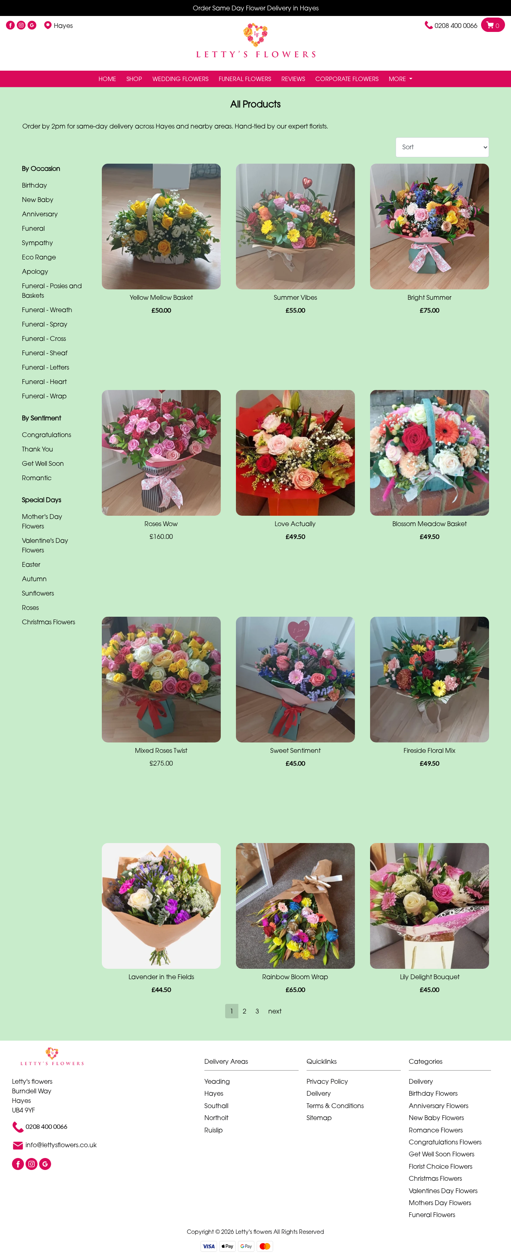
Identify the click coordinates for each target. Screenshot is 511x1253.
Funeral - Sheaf (44, 353)
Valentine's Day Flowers (45, 545)
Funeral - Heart (44, 382)
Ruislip (213, 1130)
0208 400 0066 (456, 26)
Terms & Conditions (335, 1106)
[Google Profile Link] (32, 26)
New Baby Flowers (436, 1118)
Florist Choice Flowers (440, 1166)
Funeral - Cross (44, 338)
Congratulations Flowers (445, 1142)
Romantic (36, 478)
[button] (255, 1064)
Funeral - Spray (44, 324)
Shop (134, 78)
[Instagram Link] (21, 26)
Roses (30, 608)
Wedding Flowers (180, 78)
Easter (31, 564)
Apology (35, 271)
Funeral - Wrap (44, 396)
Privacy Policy (327, 1081)
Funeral (33, 228)
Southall (216, 1106)
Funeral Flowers (245, 78)
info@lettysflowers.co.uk (61, 1145)
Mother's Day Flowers (42, 521)
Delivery (319, 1093)
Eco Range (39, 257)
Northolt (216, 1118)
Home (107, 78)
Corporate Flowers (346, 78)
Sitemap (319, 1118)
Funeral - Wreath (47, 310)
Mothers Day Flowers (440, 1203)
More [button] (398, 78)
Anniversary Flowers (438, 1106)
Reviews (293, 78)
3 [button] (257, 1011)
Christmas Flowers (48, 622)
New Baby (37, 200)
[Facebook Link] (10, 26)
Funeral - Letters (45, 367)
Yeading (217, 1081)
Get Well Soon (43, 463)
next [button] (274, 1011)
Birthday (34, 185)
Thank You (37, 449)
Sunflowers (38, 593)
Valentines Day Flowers (443, 1191)
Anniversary (40, 214)
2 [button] (244, 1011)
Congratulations (46, 435)
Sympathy (37, 243)
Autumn (34, 579)
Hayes (213, 1093)
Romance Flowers (436, 1130)
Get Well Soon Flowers (441, 1154)
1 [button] (232, 1011)
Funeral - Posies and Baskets (52, 290)
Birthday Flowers (433, 1093)
